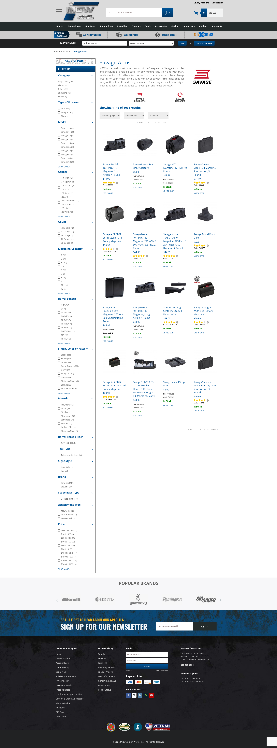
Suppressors (188, 26)
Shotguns (64, 92)
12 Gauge (67, 231)
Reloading (122, 26)
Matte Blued (69, 388)
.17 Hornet (67, 181)
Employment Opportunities (69, 694)
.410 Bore (67, 227)
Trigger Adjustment (72, 455)
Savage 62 (67, 154)
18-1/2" (66, 338)
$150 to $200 (69, 556)
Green (66, 377)
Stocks (62, 96)
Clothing (203, 26)
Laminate (67, 419)
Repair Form (104, 685)
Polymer (67, 404)
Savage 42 (67, 150)
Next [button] (220, 599)
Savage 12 (67, 135)
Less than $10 (69, 530)
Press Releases (63, 689)
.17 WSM (66, 189)
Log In (147, 666)
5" (63, 308)
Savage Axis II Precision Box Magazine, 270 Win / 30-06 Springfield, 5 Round (113, 314)
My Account (202, 2)
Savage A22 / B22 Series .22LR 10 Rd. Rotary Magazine (113, 238)
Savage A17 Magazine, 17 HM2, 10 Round (175, 168)
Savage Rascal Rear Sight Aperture (143, 166)
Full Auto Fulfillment (190, 678)
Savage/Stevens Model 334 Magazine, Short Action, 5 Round (205, 169)
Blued (66, 358)
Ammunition (106, 26)
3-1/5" (65, 305)
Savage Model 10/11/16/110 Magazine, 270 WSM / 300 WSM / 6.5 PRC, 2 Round (144, 241)
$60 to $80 (68, 545)
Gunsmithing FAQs (107, 680)
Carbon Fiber (68, 427)
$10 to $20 (67, 534)
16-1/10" (66, 323)
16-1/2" (66, 316)
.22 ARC (66, 196)
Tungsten (67, 373)
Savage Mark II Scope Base (174, 383)
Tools (147, 26)
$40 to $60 (68, 541)
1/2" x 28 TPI (68, 443)
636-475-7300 (187, 665)
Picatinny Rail (69, 514)
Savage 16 (67, 143)
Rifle (65, 108)
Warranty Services (107, 667)
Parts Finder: (68, 43)
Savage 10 (67, 128)
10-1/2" (66, 312)
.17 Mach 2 (67, 185)
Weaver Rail (68, 518)
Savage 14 (67, 139)
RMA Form (61, 716)
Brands (59, 26)
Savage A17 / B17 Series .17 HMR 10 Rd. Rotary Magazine (114, 385)
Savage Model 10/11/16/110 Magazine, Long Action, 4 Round (141, 312)
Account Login (62, 663)
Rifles (63, 89)
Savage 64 (67, 158)
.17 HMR (67, 178)
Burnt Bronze (70, 366)
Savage (67, 483)
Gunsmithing (74, 26)
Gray (65, 369)
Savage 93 (67, 162)
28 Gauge (67, 242)
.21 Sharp (67, 193)
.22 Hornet (67, 204)
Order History (62, 667)
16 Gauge (67, 235)
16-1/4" (66, 320)
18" (64, 335)
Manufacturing (63, 703)
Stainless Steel (70, 381)
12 (63, 288)
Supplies (102, 654)
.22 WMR (67, 211)
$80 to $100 (68, 549)
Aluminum (68, 416)
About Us (60, 707)
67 (159, 122)
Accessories (161, 26)
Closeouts (217, 26)
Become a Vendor (64, 685)
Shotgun (67, 112)
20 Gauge (67, 239)
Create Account (63, 658)
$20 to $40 (68, 538)
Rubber (66, 423)
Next (165, 122)
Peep (65, 471)
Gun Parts (90, 26)
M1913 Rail (67, 510)
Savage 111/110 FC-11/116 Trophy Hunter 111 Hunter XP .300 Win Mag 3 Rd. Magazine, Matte (144, 389)
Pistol (65, 116)
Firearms (136, 26)
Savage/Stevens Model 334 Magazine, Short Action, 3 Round (205, 387)
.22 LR (66, 208)
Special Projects (105, 671)
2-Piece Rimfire (69, 498)
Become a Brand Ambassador (70, 698)
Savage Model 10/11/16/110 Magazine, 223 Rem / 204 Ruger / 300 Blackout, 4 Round (174, 241)
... (155, 122)
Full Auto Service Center (192, 681)
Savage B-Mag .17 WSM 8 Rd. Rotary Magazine (203, 311)
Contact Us (61, 671)
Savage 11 (67, 131)
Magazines (65, 81)
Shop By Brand (204, 43)
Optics (174, 26)
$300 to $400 (69, 564)
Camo (66, 362)
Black (66, 354)
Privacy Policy (62, 680)
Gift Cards (60, 712)
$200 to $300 (69, 560)
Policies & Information (66, 676)
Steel (65, 412)
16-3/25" (66, 327)
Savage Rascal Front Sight (204, 236)
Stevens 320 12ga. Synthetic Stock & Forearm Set (173, 311)
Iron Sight (67, 467)
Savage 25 (67, 147)
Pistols (62, 85)
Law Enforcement (106, 676)
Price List (102, 663)
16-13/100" (68, 331)
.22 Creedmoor (70, 200)
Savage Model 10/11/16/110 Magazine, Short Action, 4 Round (111, 169)
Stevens (66, 486)
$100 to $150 (69, 553)
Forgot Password (162, 670)
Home (57, 51)
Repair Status (104, 689)
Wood (65, 408)
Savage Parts (75, 61)
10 (64, 285)
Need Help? (217, 2)
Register (129, 670)
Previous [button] (57, 599)
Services (102, 658)
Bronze (66, 384)
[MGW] (78, 11)
